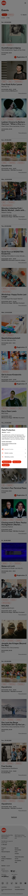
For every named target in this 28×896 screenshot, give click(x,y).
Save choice (16, 462)
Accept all (5, 465)
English (8, 432)
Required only (6, 462)
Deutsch (4, 432)
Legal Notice (5, 445)
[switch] (3, 453)
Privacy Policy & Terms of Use (9, 443)
